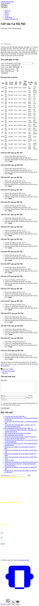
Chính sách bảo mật (8, 516)
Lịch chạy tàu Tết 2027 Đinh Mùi (15, 416)
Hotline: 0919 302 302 (11, 19)
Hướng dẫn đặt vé (7, 506)
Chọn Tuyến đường (6, 63)
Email (30, 395)
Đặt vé (7, 12)
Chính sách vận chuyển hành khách (12, 509)
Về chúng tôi (8, 17)
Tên (2, 395)
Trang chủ (8, 10)
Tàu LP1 (5, 373)
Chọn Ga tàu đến (6, 67)
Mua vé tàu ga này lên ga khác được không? (18, 433)
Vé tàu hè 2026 (9, 460)
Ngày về (3, 71)
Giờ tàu (7, 14)
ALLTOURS (25, 560)
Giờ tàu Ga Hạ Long (8, 371)
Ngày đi (3, 69)
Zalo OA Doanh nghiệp (19, 540)
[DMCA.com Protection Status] (5, 558)
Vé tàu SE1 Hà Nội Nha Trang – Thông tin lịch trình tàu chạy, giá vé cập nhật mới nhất (20, 437)
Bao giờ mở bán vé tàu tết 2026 (14, 435)
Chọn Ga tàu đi (5, 65)
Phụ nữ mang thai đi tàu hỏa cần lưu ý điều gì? (18, 428)
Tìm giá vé (4, 73)
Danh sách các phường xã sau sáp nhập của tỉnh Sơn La (21, 462)
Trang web (29, 397)
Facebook (14, 534)
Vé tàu (7, 16)
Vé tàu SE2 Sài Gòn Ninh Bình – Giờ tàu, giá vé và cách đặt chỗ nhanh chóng (20, 425)
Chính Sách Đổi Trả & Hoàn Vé (11, 512)
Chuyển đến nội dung (7, 1)
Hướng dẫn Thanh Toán (9, 523)
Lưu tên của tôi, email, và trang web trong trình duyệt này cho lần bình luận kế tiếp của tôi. (19, 404)
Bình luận (4, 380)
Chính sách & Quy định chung (11, 519)
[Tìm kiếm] (29, 476)
